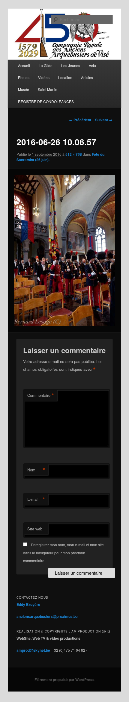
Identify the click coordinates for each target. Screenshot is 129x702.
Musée (23, 89)
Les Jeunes (70, 65)
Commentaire (40, 395)
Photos (23, 77)
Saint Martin (47, 89)
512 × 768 (73, 154)
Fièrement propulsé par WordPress (64, 679)
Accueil (24, 65)
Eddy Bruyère (28, 604)
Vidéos (44, 77)
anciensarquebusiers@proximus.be (47, 616)
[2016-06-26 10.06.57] (64, 250)
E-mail (36, 499)
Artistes (87, 77)
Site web (34, 529)
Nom (36, 470)
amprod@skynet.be (33, 650)
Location (65, 77)
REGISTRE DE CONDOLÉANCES (46, 101)
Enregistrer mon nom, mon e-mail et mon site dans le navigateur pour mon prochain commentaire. (63, 552)
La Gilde (45, 65)
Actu (92, 65)
